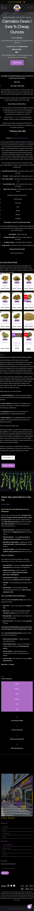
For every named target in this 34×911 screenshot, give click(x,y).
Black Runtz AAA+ (17, 286)
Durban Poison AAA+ (29, 286)
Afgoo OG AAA (5, 342)
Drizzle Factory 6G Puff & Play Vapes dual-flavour (17, 344)
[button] (2, 7)
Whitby (13, 57)
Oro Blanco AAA (17, 323)
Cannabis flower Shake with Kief (29, 324)
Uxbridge (23, 57)
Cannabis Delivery (5, 805)
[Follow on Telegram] (14, 886)
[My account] (6, 8)
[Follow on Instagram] (8, 886)
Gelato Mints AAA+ (5, 286)
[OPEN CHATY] (29, 906)
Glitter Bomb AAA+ (5, 305)
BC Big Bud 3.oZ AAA (29, 305)
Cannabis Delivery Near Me (20, 138)
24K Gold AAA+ (17, 304)
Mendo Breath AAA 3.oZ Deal (28, 343)
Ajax (9, 57)
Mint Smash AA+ (5, 323)
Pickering (29, 55)
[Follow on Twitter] (11, 886)
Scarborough (22, 55)
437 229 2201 (17, 117)
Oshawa (18, 57)
